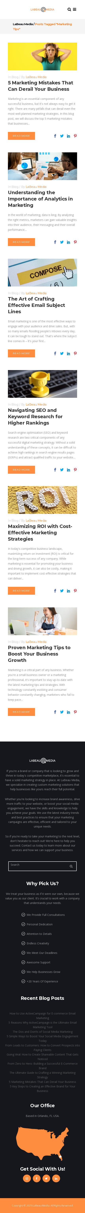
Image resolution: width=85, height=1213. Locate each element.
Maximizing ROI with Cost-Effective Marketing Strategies (40, 532)
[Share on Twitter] (62, 136)
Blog (14, 77)
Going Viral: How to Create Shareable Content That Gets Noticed (42, 1057)
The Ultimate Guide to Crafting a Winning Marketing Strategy (42, 1075)
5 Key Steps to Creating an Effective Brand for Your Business (42, 1088)
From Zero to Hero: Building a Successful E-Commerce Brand (43, 1066)
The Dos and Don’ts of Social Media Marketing (43, 1032)
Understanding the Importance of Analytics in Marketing (40, 199)
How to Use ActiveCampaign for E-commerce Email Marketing (42, 1016)
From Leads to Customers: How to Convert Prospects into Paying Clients (42, 1047)
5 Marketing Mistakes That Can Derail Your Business (42, 1082)
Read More (21, 135)
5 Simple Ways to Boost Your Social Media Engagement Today (42, 1038)
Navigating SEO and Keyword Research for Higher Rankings (35, 416)
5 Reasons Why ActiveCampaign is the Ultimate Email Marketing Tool (42, 1025)
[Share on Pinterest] (75, 136)
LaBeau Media (23, 24)
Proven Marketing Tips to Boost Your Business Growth (39, 654)
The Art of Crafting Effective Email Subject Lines (36, 305)
